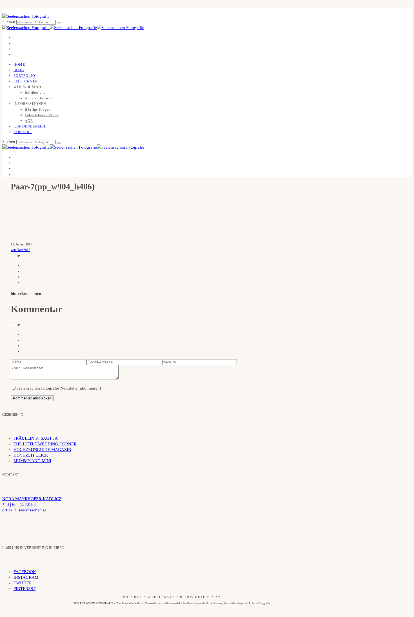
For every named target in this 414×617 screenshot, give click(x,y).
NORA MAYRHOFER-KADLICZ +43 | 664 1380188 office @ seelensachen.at (31, 504)
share (15, 255)
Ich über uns (35, 93)
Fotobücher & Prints (42, 115)
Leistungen (26, 81)
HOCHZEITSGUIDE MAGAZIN (42, 449)
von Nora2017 (20, 250)
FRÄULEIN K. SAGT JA (36, 438)
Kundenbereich (30, 126)
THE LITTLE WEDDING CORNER (45, 444)
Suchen (9, 22)
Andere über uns (38, 98)
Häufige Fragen (37, 109)
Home (19, 64)
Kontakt (23, 132)
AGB (29, 121)
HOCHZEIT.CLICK (31, 455)
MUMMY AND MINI (32, 461)
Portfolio (24, 76)
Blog (19, 70)
